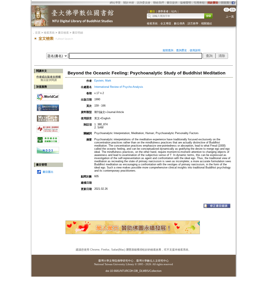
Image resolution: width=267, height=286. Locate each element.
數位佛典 (179, 23)
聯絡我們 (158, 2)
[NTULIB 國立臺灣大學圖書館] (48, 127)
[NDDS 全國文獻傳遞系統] (48, 152)
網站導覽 (115, 2)
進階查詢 (167, 50)
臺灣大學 (103, 260)
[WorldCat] (48, 96)
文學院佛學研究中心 (121, 260)
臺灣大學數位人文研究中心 (152, 260)
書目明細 (77, 32)
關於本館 (128, 2)
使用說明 (195, 50)
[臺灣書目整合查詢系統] (48, 106)
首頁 (37, 32)
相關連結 (206, 23)
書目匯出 (48, 171)
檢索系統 (152, 23)
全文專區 (165, 23)
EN (232, 9)
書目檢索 (63, 32)
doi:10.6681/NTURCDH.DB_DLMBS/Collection (133, 270)
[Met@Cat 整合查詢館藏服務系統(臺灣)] (48, 117)
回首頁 (225, 2)
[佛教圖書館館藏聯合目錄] (48, 138)
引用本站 (199, 2)
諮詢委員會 (143, 2)
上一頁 (230, 16)
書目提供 (172, 2)
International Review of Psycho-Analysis (118, 86)
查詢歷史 (181, 50)
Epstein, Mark (102, 80)
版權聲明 (185, 2)
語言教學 (193, 23)
